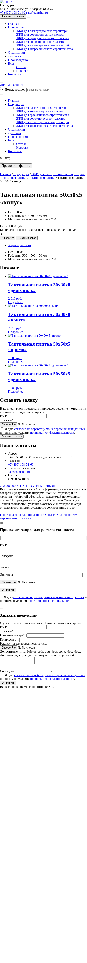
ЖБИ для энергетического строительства (44, 49)
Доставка (14, 56)
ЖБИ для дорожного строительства (40, 41)
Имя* (3, 545)
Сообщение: (8, 671)
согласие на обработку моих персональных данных (49, 429)
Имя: (4, 416)
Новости (22, 70)
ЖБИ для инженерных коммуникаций (42, 45)
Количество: (9, 639)
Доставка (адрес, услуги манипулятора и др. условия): (37, 655)
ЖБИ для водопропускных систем (40, 34)
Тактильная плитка (42, 177)
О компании (16, 52)
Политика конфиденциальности (22, 514)
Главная (13, 23)
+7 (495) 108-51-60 (12, 12)
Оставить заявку (12, 436)
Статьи (21, 67)
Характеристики (19, 245)
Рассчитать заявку (13, 16)
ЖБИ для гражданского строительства (42, 38)
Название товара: (12, 635)
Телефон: (7, 420)
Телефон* (6, 556)
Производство (18, 60)
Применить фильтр (16, 166)
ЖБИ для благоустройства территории (42, 31)
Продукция (16, 27)
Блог (11, 63)
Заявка (4, 567)
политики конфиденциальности (52, 432)
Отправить (8, 682)
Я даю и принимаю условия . (42, 430)
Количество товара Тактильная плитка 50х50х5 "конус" (38, 229)
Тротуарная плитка (13, 177)
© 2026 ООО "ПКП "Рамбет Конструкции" (30, 485)
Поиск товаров (15, 89)
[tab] (47, 245)
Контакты (15, 74)
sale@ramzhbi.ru (37, 12)
